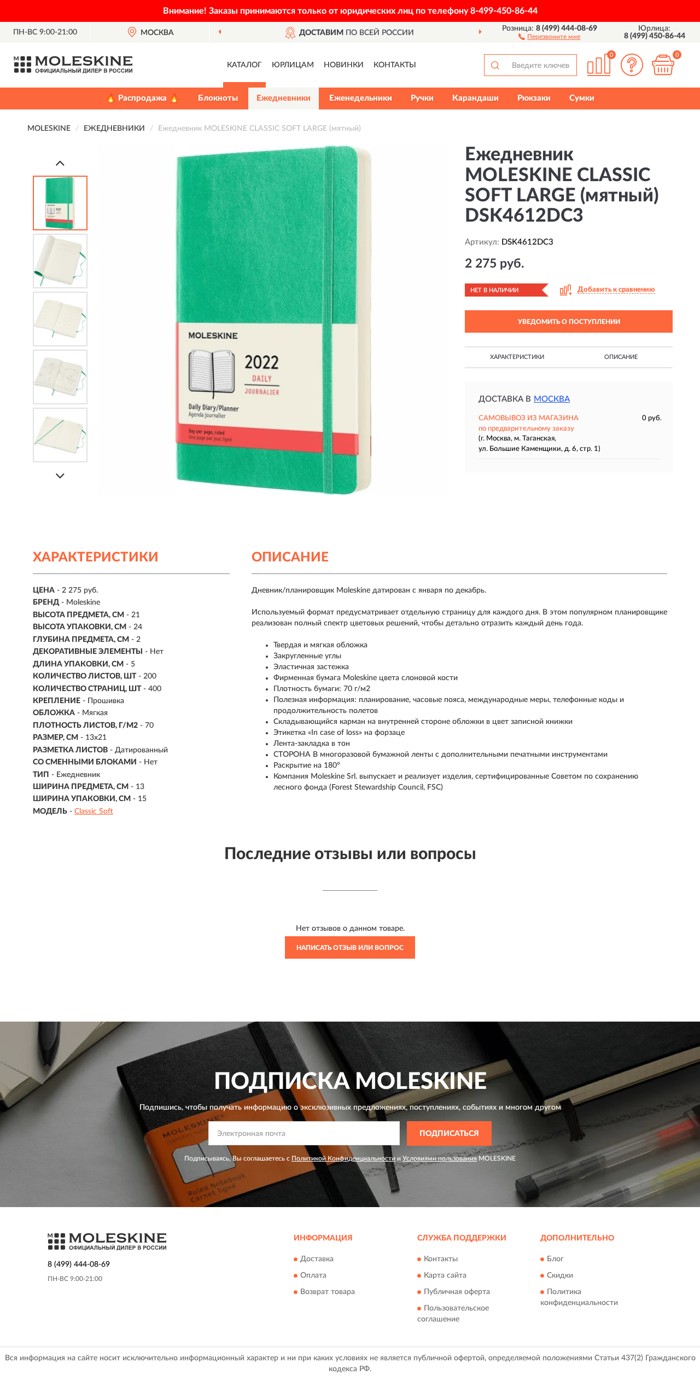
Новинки (344, 65)
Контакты (395, 65)
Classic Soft (93, 811)
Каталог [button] (244, 65)
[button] (549, 36)
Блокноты (218, 98)
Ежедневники (283, 98)
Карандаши (475, 98)
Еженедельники (360, 98)
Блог (555, 1259)
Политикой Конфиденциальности (343, 1158)
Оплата (313, 1276)
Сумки (581, 98)
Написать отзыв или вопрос (350, 947)
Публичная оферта (457, 1292)
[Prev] (60, 163)
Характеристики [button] (517, 357)
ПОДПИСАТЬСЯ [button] (449, 1134)
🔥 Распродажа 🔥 (142, 98)
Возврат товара (327, 1292)
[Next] (60, 476)
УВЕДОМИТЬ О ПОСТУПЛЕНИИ (569, 321)
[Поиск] (495, 65)
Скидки (560, 1276)
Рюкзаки (534, 98)
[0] (663, 65)
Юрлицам (293, 65)
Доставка (317, 1259)
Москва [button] (552, 399)
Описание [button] (621, 357)
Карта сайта (445, 1276)
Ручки (422, 98)
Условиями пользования (439, 1158)
